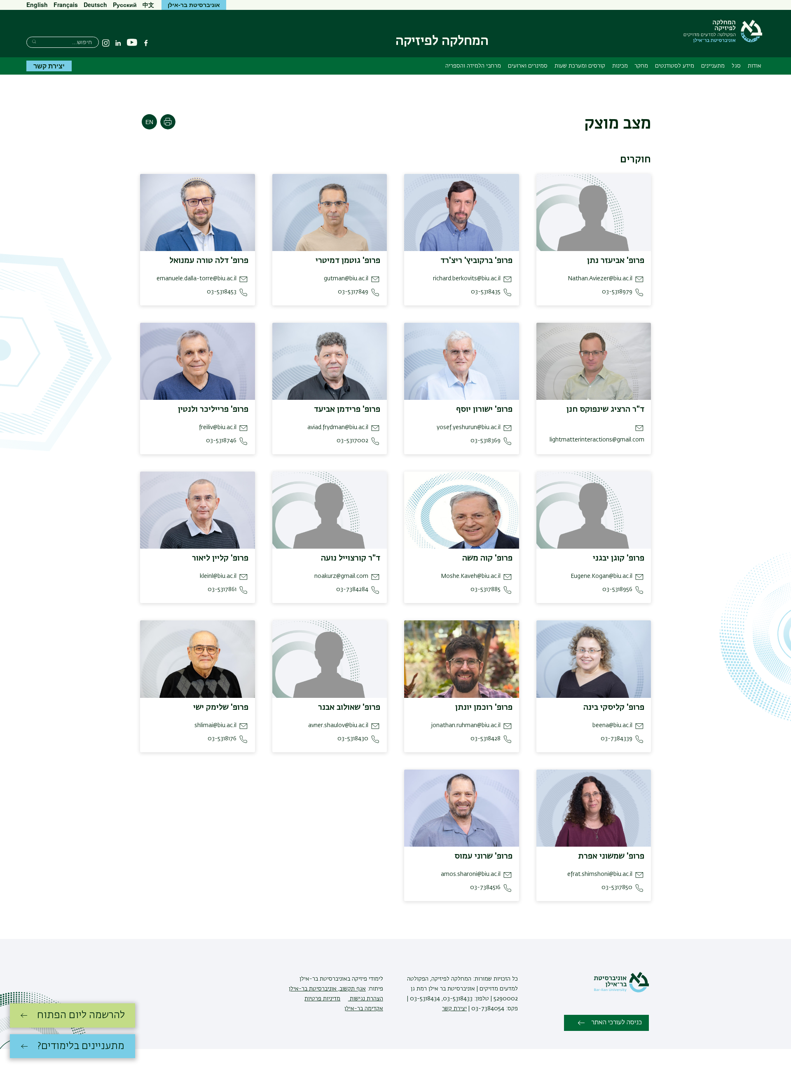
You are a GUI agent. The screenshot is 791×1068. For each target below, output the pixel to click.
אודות (754, 66)
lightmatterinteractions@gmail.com (597, 440)
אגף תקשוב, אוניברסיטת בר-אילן (327, 989)
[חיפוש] (34, 41)
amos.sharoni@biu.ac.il (471, 874)
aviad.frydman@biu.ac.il (337, 427)
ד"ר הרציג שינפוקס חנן (605, 409)
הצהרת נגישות (365, 999)
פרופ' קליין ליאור (220, 558)
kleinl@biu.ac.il (218, 576)
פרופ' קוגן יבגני (618, 558)
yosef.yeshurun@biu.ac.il (469, 427)
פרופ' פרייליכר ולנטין (213, 409)
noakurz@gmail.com (341, 576)
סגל (736, 66)
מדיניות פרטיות (322, 999)
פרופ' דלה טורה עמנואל (208, 260)
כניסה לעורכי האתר (616, 1022)
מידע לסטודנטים (674, 66)
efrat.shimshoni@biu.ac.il (599, 874)
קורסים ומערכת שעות (580, 66)
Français (66, 4)
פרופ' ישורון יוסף (484, 409)
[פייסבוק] (146, 43)
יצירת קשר (49, 65)
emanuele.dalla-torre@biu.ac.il (196, 279)
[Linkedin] (118, 43)
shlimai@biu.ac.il (215, 725)
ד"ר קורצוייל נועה (350, 558)
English (37, 4)
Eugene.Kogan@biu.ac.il (601, 576)
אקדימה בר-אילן (363, 1009)
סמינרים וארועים (528, 66)
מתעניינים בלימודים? (80, 1046)
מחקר (641, 66)
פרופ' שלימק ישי (220, 707)
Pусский (125, 4)
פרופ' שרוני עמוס (483, 856)
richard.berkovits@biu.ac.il (467, 279)
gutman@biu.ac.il (346, 279)
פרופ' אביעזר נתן (615, 260)
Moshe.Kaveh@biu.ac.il (471, 576)
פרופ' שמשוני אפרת (611, 856)
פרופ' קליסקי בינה (613, 707)
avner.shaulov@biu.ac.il (338, 725)
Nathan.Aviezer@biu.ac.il (600, 279)
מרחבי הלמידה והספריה (473, 66)
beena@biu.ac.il (612, 725)
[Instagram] (106, 43)
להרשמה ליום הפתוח (81, 1015)
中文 (148, 4)
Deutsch (95, 4)
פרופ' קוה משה (487, 558)
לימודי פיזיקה (366, 979)
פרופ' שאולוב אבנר (349, 707)
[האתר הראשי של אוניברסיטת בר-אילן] (621, 991)
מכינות (620, 66)
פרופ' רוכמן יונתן (484, 707)
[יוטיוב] (132, 43)
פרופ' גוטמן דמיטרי (348, 260)
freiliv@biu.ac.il (217, 427)
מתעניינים (713, 66)
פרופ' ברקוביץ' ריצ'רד (476, 260)
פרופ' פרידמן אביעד (347, 409)
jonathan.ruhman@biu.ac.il (466, 725)
